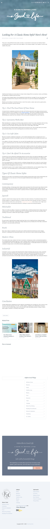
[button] (47, 38)
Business (28, 384)
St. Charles (28, 416)
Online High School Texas (21, 505)
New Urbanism (36, 497)
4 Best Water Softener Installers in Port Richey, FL (25, 335)
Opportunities (36, 491)
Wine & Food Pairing (30, 405)
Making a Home (36, 495)
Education (28, 398)
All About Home (29, 382)
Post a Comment (20, 38)
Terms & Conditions (37, 499)
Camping (28, 403)
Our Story (35, 493)
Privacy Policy (36, 500)
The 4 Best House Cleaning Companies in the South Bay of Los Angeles (8, 335)
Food (27, 395)
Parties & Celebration (30, 411)
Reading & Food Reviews (31, 408)
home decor (5, 315)
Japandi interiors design (27, 201)
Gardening (28, 413)
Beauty (27, 392)
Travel (27, 400)
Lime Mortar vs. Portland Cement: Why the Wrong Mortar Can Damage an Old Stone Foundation (40, 335)
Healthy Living (29, 390)
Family (27, 387)
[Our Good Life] (25, 15)
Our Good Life (30, 524)
